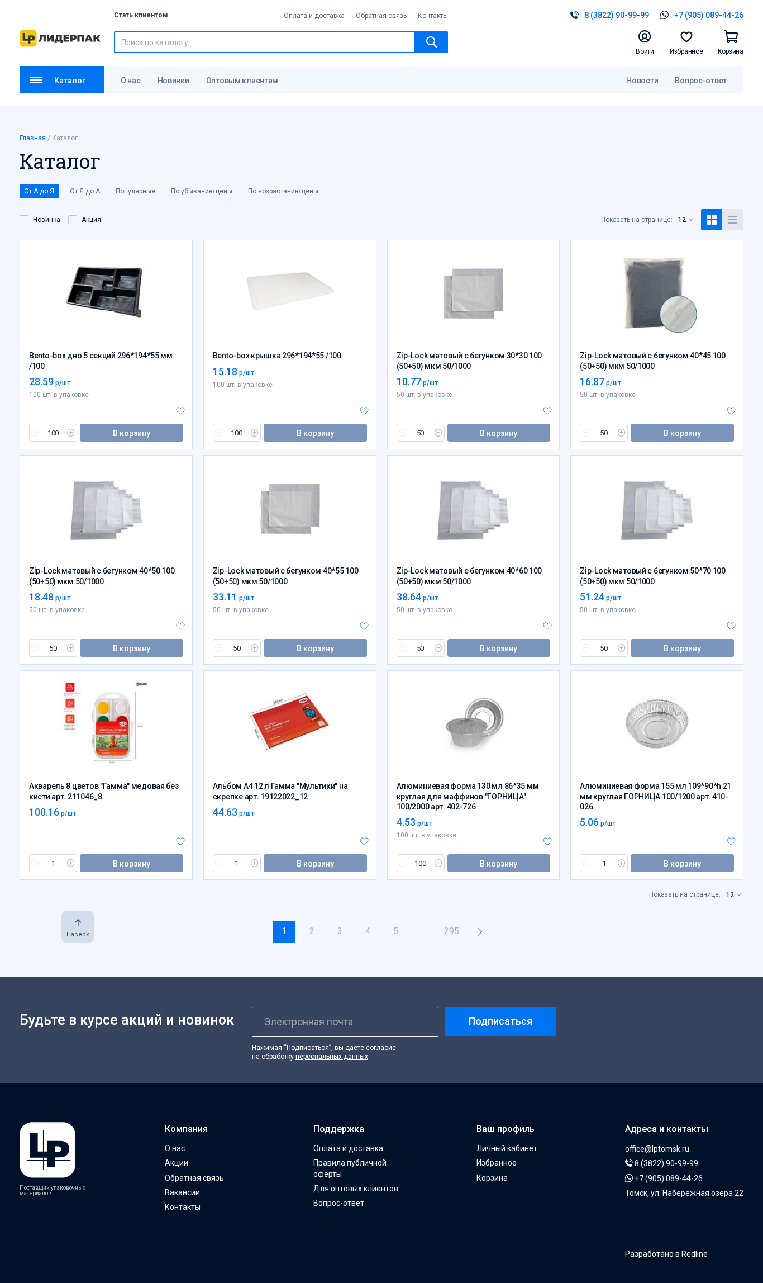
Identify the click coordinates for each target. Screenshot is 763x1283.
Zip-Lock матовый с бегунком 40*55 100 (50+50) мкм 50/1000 (286, 575)
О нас (131, 80)
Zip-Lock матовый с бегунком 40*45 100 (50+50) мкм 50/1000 (653, 360)
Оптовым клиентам (242, 80)
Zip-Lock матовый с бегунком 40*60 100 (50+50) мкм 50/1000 (469, 575)
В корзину (131, 433)
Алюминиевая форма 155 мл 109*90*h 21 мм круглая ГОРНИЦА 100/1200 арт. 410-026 (655, 796)
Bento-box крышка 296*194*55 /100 (277, 355)
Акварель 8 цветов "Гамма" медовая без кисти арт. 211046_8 (104, 791)
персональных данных (331, 1057)
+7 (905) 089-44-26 (668, 1178)
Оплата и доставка (314, 16)
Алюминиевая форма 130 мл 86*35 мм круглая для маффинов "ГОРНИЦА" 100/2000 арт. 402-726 (468, 796)
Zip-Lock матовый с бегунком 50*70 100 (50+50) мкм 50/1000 (653, 575)
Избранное (496, 1162)
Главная (33, 138)
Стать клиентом (141, 15)
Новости (642, 80)
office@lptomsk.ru (657, 1148)
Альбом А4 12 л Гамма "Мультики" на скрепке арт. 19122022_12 (280, 791)
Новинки (173, 80)
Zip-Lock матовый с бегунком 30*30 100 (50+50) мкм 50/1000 (469, 360)
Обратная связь (381, 16)
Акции (176, 1162)
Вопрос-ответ (701, 80)
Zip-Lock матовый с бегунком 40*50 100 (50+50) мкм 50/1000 (102, 575)
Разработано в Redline (666, 1253)
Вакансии (182, 1192)
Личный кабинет (506, 1148)
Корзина (492, 1177)
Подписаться (500, 1021)
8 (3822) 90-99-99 (665, 1163)
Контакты (433, 16)
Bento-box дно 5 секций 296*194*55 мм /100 (101, 360)
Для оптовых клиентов (355, 1188)
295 (451, 931)
